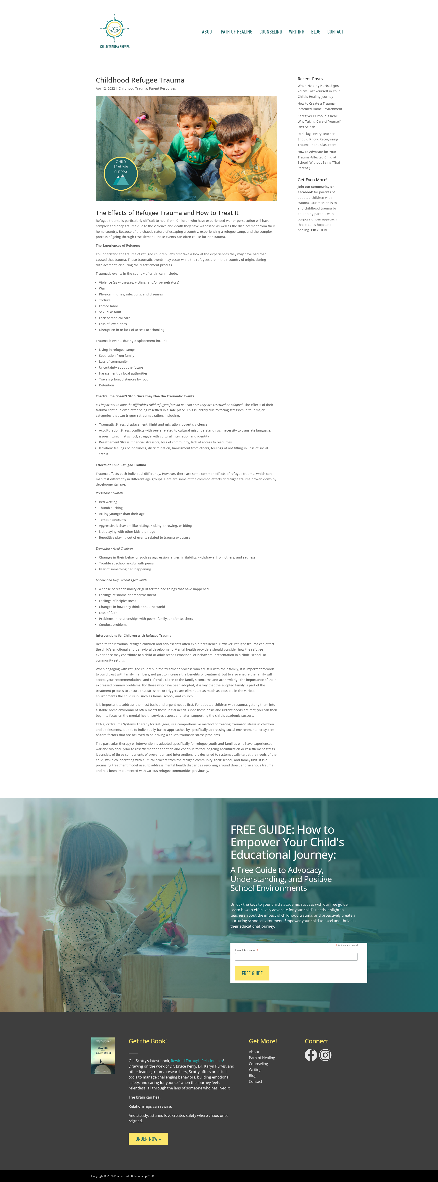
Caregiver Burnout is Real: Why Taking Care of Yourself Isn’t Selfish (319, 121)
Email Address (246, 950)
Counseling (270, 31)
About (208, 31)
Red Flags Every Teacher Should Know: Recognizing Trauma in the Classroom (318, 139)
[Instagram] (325, 1055)
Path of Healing (237, 31)
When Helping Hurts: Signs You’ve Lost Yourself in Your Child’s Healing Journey (319, 91)
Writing (296, 31)
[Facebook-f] (311, 1055)
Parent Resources (162, 88)
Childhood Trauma (133, 88)
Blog (316, 31)
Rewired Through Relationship (197, 1060)
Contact (335, 31)
